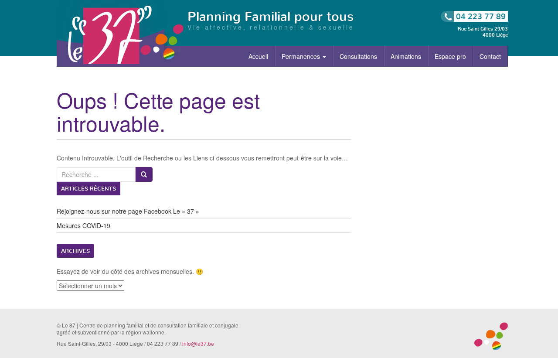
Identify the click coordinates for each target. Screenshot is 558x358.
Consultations (358, 56)
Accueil (258, 56)
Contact (490, 56)
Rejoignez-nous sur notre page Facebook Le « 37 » (128, 211)
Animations (406, 56)
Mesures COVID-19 (83, 225)
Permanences (302, 56)
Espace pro (450, 56)
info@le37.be (198, 343)
